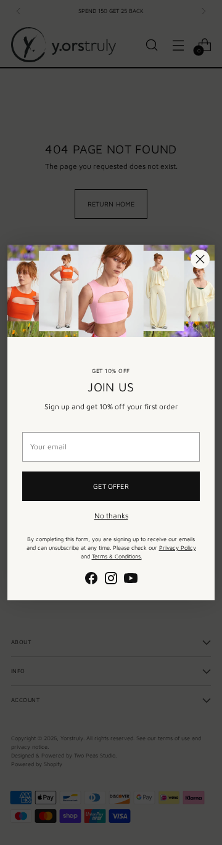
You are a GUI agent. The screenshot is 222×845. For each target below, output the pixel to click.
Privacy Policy (177, 547)
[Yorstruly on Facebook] (91, 580)
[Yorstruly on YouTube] (130, 580)
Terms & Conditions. (117, 556)
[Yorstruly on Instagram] (111, 580)
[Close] (200, 259)
